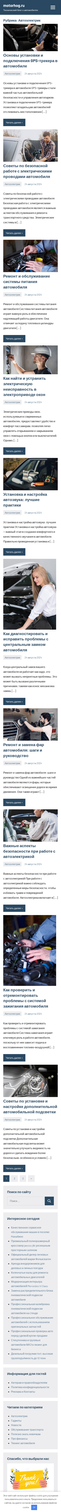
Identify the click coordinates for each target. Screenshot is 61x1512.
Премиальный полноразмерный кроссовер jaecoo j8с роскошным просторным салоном (30, 1245)
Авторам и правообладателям (29, 1382)
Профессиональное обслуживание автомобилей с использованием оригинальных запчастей (32, 1322)
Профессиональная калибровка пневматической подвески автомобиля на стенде (30, 1309)
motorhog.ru (14, 5)
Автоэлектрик (12, 73)
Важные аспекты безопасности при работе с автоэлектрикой (29, 851)
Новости (16, 1425)
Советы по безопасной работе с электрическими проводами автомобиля (27, 171)
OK (34, 1507)
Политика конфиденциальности (30, 1387)
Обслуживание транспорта (27, 1429)
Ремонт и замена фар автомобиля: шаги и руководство (23, 750)
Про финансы (19, 1438)
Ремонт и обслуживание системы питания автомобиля (26, 281)
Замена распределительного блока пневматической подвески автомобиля (32, 1295)
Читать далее (13, 122)
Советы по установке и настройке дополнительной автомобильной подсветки (30, 1106)
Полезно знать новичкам (26, 1434)
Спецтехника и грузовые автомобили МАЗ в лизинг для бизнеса (29, 1345)
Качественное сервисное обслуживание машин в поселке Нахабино (30, 1232)
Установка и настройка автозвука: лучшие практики (25, 499)
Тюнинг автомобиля (23, 1443)
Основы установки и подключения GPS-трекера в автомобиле (30, 60)
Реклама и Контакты (23, 1391)
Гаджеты (16, 1420)
